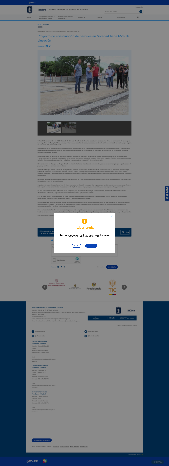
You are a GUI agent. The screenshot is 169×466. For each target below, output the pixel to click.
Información (91, 246)
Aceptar (76, 246)
